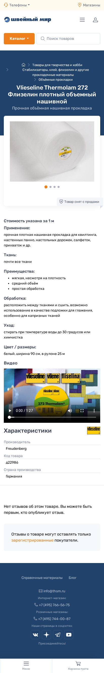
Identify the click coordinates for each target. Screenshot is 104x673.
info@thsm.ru (54, 591)
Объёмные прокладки (56, 79)
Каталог (17, 38)
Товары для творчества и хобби (57, 65)
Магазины (91, 5)
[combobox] (68, 38)
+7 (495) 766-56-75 (54, 605)
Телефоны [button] (18, 5)
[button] (52, 151)
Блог (72, 578)
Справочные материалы (42, 578)
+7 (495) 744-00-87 (54, 619)
